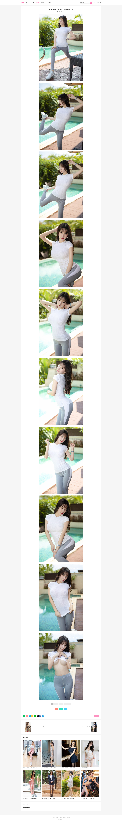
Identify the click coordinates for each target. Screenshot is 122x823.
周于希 (61, 709)
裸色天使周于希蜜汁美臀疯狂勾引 (87, 767)
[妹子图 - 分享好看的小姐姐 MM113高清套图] (24, 2)
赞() (96, 715)
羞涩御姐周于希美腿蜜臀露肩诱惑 (68, 767)
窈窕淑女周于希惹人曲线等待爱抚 (49, 767)
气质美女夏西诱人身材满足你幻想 (30, 767)
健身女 (56, 709)
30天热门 (57, 817)
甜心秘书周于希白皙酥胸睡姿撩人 (49, 798)
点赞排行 (48, 2)
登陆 (95, 2)
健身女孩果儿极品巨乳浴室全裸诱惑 (88, 798)
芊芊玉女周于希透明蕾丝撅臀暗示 (68, 798)
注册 (98, 2)
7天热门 (61, 817)
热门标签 (53, 817)
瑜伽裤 (65, 709)
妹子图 (37, 2)
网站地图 (68, 817)
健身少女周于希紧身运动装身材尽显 (30, 798)
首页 (33, 2)
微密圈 (42, 2)
